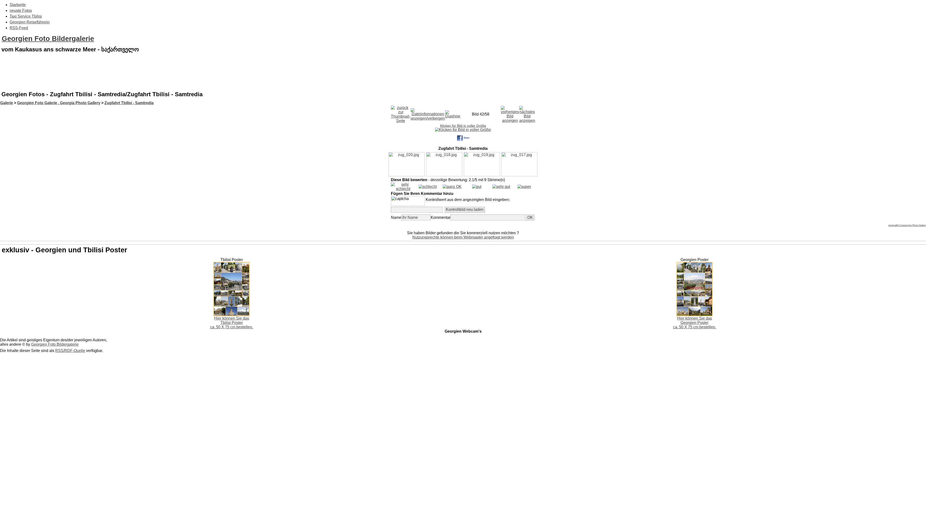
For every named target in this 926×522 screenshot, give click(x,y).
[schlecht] (428, 187)
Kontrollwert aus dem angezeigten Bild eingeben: (468, 200)
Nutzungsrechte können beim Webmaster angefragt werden (463, 237)
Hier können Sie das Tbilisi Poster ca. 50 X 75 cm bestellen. (231, 322)
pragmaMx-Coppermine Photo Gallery (907, 225)
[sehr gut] (501, 187)
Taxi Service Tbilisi (26, 16)
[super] (524, 187)
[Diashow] (452, 113)
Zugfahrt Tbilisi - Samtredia (129, 103)
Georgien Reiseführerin (30, 22)
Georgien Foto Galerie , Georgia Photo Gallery (58, 103)
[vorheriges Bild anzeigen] (510, 113)
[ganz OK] (452, 187)
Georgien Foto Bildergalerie (48, 38)
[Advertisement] (463, 76)
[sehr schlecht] (403, 189)
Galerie (6, 103)
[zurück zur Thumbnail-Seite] (400, 113)
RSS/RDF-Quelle (70, 351)
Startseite (18, 5)
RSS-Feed (19, 28)
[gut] (476, 187)
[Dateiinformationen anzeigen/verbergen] (428, 113)
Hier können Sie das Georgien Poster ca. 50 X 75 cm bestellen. (694, 322)
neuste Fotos (21, 10)
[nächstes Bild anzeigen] (527, 113)
